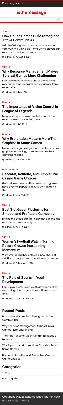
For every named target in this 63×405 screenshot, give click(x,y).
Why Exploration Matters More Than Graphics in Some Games (30, 141)
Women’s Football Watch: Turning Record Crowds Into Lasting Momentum (28, 245)
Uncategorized (10, 169)
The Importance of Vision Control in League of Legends (30, 109)
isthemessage (31, 12)
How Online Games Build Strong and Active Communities (30, 38)
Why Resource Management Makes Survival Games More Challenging (30, 73)
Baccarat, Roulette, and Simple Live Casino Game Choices (30, 176)
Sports (6, 31)
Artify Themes (20, 400)
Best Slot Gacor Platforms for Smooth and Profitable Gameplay (28, 211)
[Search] (58, 19)
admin (8, 57)
